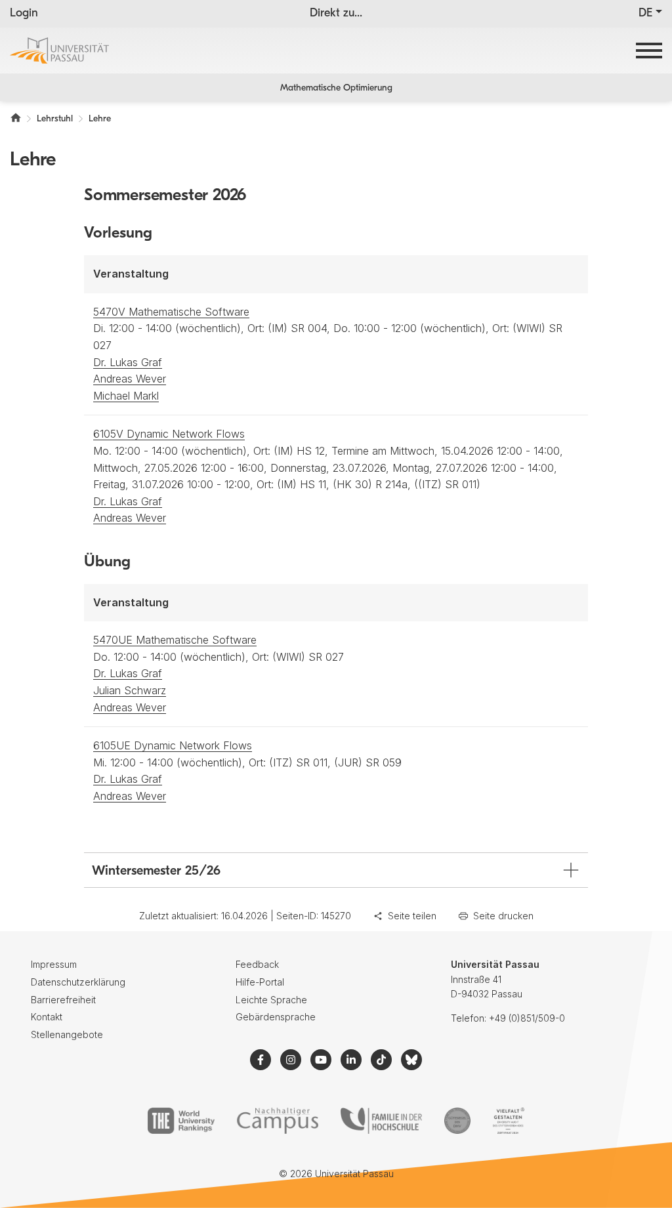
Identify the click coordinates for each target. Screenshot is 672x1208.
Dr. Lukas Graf (127, 362)
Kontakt (46, 1016)
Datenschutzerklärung (78, 982)
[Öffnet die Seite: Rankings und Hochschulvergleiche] (181, 1121)
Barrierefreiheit (63, 999)
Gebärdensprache (276, 1016)
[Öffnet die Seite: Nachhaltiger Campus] (278, 1121)
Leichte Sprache (271, 999)
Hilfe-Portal (260, 982)
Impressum (54, 964)
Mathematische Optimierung (336, 88)
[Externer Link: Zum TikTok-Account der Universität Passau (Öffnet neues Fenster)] (381, 1060)
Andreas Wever (129, 378)
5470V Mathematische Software (171, 311)
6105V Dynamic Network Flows (169, 433)
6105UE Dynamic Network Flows (172, 745)
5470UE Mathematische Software (175, 639)
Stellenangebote (67, 1034)
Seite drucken (503, 915)
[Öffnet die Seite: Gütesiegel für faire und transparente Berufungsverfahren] (457, 1121)
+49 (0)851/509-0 (527, 1018)
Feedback (257, 964)
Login (24, 14)
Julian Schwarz (129, 690)
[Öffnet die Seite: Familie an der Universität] (381, 1121)
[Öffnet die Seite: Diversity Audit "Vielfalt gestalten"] (508, 1121)
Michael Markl (126, 395)
